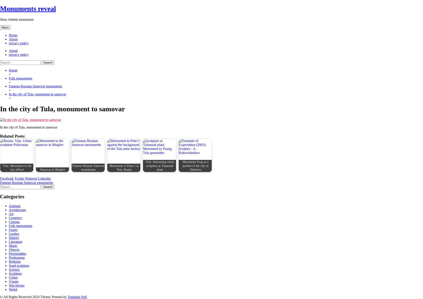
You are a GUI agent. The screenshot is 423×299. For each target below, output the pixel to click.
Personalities (17, 253)
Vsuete (14, 281)
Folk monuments (20, 226)
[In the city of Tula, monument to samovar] (30, 120)
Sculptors (15, 273)
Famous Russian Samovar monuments (26, 182)
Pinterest (31, 178)
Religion (15, 261)
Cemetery (15, 218)
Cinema (14, 222)
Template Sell (77, 297)
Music (13, 246)
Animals (14, 206)
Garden (14, 234)
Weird (13, 289)
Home (13, 35)
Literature (15, 242)
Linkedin (44, 178)
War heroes (16, 285)
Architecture (17, 210)
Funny (13, 230)
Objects (14, 250)
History (14, 238)
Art (11, 214)
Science (14, 269)
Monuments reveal (28, 9)
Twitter (19, 178)
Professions (17, 257)
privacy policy (19, 43)
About (13, 39)
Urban (13, 277)
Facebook (7, 178)
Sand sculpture (19, 265)
